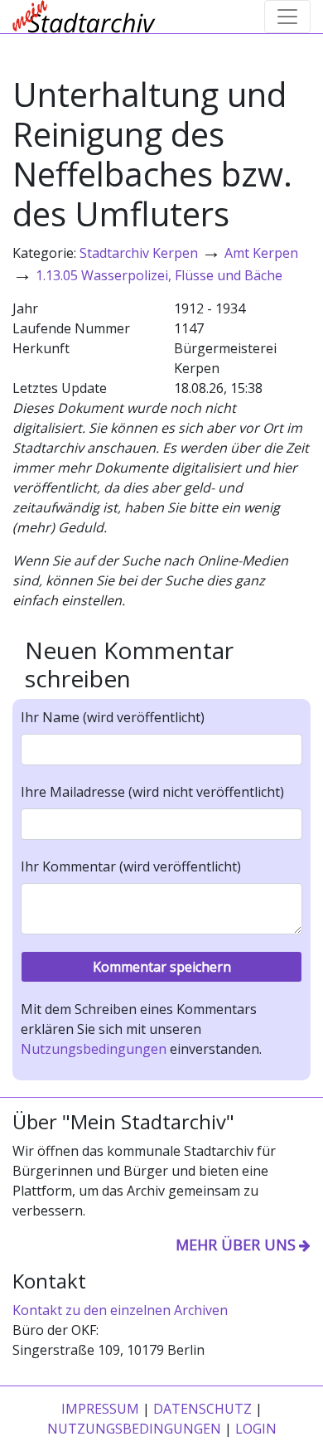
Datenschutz (202, 1409)
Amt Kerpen (261, 253)
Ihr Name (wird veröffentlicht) (113, 717)
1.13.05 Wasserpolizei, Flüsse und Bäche (159, 275)
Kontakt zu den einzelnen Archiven (120, 1310)
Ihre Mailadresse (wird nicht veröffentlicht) (152, 792)
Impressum (100, 1409)
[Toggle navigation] (287, 16)
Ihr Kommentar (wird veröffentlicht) (131, 866)
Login (256, 1428)
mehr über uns (236, 1244)
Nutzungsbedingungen (93, 1049)
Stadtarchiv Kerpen (139, 253)
